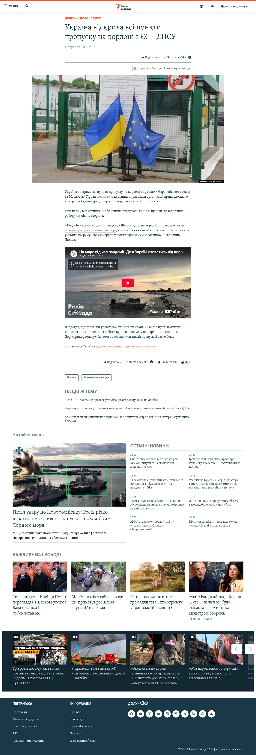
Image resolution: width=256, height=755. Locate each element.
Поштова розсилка (25, 726)
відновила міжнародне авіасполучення (125, 346)
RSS (15, 733)
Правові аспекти (81, 726)
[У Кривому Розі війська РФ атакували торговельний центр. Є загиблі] (98, 649)
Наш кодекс (78, 719)
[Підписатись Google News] (140, 713)
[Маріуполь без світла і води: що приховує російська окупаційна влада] (98, 577)
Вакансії (76, 733)
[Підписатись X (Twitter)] (149, 713)
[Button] (150, 57)
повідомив (105, 197)
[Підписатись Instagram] (167, 713)
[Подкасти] (201, 6)
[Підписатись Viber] (176, 713)
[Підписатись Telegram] (184, 713)
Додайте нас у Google (234, 6)
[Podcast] (202, 713)
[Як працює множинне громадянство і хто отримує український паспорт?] (157, 577)
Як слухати (20, 712)
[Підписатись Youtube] (158, 713)
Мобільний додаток (26, 719)
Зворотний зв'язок (82, 740)
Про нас (75, 712)
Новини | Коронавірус (83, 18)
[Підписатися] (211, 713)
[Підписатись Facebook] (131, 713)
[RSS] (193, 713)
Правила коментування (28, 740)
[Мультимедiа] (213, 6)
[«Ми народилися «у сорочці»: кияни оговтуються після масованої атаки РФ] (216, 649)
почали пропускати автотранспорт (90, 230)
